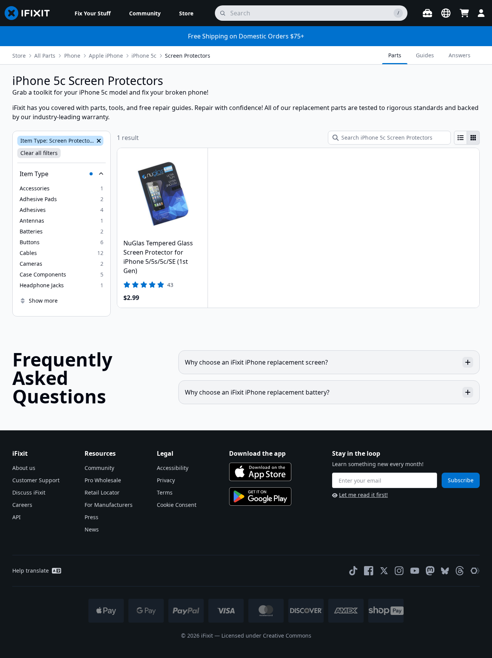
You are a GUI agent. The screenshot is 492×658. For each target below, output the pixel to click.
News (92, 529)
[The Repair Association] (475, 570)
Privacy (166, 480)
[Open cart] (464, 13)
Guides (425, 55)
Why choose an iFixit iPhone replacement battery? (257, 392)
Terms (165, 492)
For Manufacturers (109, 504)
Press (91, 517)
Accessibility (172, 467)
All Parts (44, 55)
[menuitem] (92, 13)
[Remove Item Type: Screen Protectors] (98, 141)
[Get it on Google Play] (260, 496)
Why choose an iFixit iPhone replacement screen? (256, 362)
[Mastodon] (430, 570)
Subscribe (461, 480)
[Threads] (459, 570)
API (16, 517)
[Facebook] (368, 570)
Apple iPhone (106, 55)
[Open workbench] (427, 13)
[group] (467, 138)
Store (19, 55)
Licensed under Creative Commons (266, 635)
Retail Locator (102, 492)
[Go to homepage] (30, 13)
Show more (43, 300)
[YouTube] (414, 570)
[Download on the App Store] (260, 472)
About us (23, 467)
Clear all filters (39, 153)
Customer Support (36, 480)
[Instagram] (399, 570)
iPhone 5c (143, 55)
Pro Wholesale (103, 480)
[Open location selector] (446, 13)
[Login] (481, 13)
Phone (72, 55)
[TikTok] (353, 570)
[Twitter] (384, 570)
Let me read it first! (363, 494)
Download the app (257, 453)
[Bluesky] (445, 571)
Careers (22, 504)
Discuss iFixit (28, 492)
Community (99, 467)
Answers (459, 55)
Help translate (30, 570)
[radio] (460, 138)
